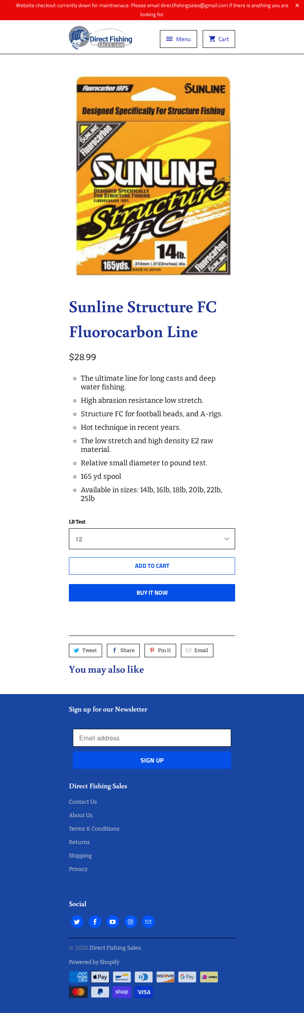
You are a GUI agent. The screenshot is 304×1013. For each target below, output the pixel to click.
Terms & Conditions (94, 828)
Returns (79, 842)
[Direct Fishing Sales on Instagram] (130, 921)
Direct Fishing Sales (115, 948)
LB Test (77, 522)
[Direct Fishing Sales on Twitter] (77, 921)
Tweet (89, 650)
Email (201, 650)
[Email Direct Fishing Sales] (148, 921)
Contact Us (83, 802)
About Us (81, 815)
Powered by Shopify (94, 962)
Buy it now (152, 592)
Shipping (80, 855)
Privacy (78, 869)
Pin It (164, 650)
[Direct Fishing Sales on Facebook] (95, 921)
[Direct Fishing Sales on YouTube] (112, 921)
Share (127, 650)
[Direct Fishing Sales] (100, 40)
